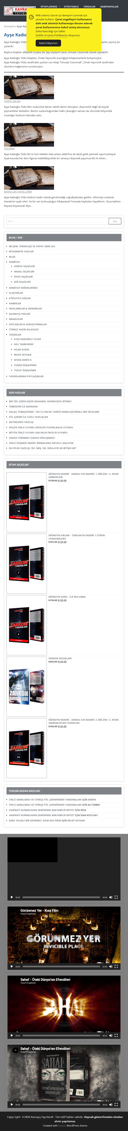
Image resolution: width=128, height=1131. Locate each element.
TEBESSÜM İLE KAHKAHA (23, 406)
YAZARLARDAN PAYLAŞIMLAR (26, 376)
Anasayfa (9, 26)
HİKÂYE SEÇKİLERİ (24, 266)
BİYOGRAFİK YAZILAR (21, 251)
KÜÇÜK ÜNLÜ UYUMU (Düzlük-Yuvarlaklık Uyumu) (41, 427)
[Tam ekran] (116, 897)
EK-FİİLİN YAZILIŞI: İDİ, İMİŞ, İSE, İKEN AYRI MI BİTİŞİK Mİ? (42, 448)
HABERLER (15, 303)
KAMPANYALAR (109, 6)
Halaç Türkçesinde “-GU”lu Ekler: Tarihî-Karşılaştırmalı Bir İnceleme (54, 411)
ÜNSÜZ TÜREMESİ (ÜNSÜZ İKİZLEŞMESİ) (32, 437)
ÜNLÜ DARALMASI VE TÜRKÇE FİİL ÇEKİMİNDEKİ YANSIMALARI (45, 799)
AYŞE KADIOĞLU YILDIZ (27, 339)
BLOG (12, 256)
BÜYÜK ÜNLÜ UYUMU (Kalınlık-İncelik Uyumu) (38, 432)
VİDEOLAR (89, 6)
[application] (64, 869)
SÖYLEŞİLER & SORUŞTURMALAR (28, 324)
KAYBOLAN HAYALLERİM (18, 191)
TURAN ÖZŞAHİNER (25, 365)
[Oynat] (12, 897)
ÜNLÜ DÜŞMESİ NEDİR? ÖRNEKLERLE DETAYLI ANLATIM (41, 443)
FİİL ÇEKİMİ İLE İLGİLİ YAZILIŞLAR (28, 417)
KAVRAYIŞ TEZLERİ (19, 313)
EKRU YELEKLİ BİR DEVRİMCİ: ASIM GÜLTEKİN (35, 820)
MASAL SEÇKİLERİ (24, 271)
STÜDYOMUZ (71, 6)
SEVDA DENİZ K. (23, 359)
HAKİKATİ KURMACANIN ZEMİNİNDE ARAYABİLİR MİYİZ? (41, 810)
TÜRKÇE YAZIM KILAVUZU (24, 329)
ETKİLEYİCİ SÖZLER (20, 298)
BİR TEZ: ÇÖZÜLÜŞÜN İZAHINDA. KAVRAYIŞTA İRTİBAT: (40, 401)
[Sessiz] (110, 897)
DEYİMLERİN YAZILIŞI (21, 422)
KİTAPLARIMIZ (49, 6)
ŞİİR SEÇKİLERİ (22, 281)
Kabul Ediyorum (48, 43)
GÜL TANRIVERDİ (24, 344)
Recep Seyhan (76, 820)
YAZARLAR (15, 334)
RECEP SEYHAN (22, 354)
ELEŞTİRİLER (16, 292)
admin (92, 799)
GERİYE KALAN (12, 101)
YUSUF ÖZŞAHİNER (25, 370)
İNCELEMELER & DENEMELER (25, 308)
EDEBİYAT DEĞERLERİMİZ (23, 287)
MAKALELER (16, 319)
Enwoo (62, 1125)
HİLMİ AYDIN (21, 349)
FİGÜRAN (9, 148)
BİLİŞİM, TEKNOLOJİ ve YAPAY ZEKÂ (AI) (32, 246)
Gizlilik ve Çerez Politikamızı (52, 35)
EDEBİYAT (14, 261)
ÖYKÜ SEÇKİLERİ (23, 276)
